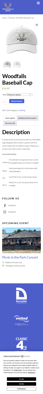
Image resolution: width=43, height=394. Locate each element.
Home (4, 18)
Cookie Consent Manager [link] (11, 356)
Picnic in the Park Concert (20, 257)
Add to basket (16, 101)
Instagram (12, 212)
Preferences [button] (31, 372)
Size (4, 94)
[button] (37, 25)
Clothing (11, 18)
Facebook (12, 205)
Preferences (21, 389)
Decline (21, 384)
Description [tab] (10, 118)
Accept (21, 379)
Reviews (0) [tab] (10, 123)
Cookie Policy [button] (18, 370)
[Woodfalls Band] (8, 11)
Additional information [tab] (27, 118)
